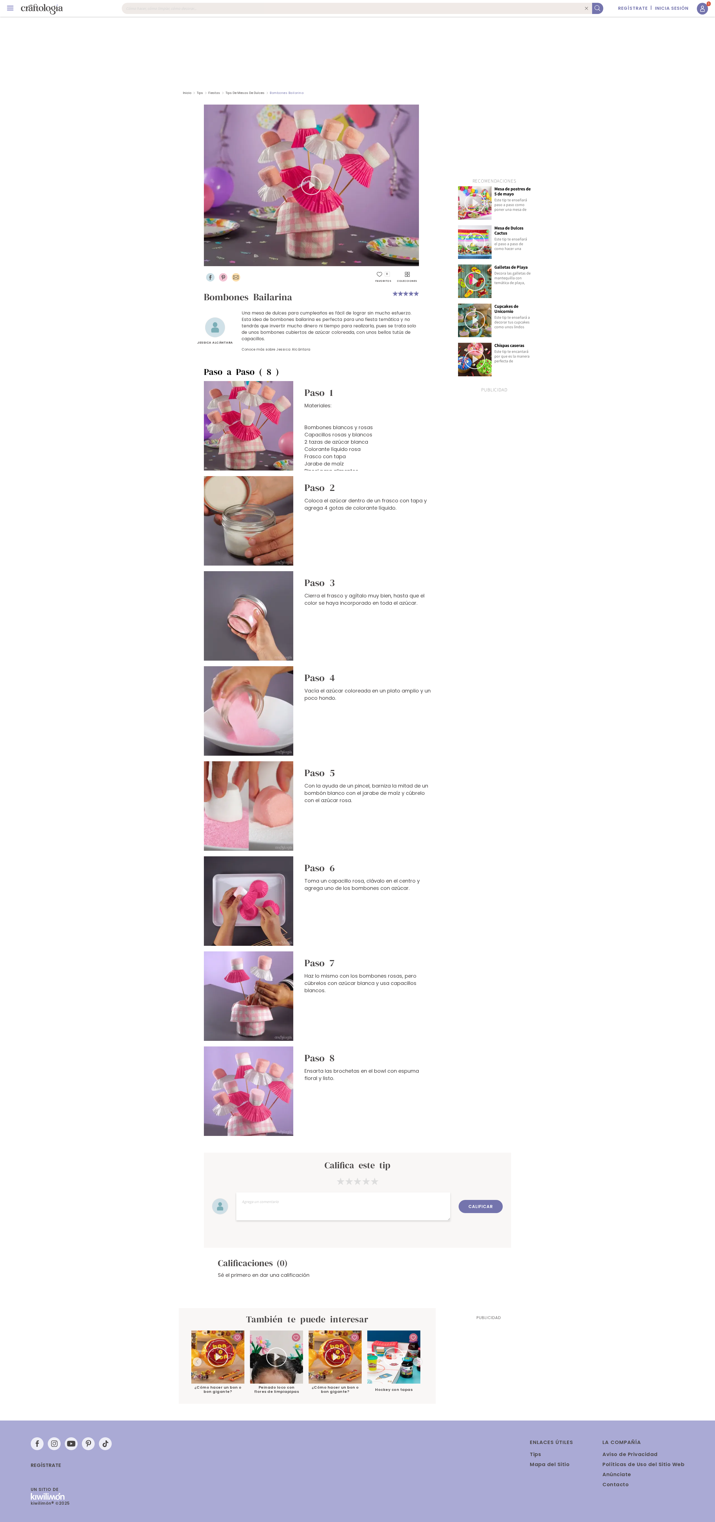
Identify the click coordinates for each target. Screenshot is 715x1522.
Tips (200, 93)
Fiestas (214, 93)
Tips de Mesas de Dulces (244, 93)
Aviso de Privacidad (630, 1454)
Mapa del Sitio (549, 1464)
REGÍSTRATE (633, 8)
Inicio (187, 93)
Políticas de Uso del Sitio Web (643, 1464)
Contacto (615, 1484)
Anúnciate (616, 1474)
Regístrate (46, 1465)
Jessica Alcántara (215, 342)
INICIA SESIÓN (671, 8)
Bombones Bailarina (287, 93)
